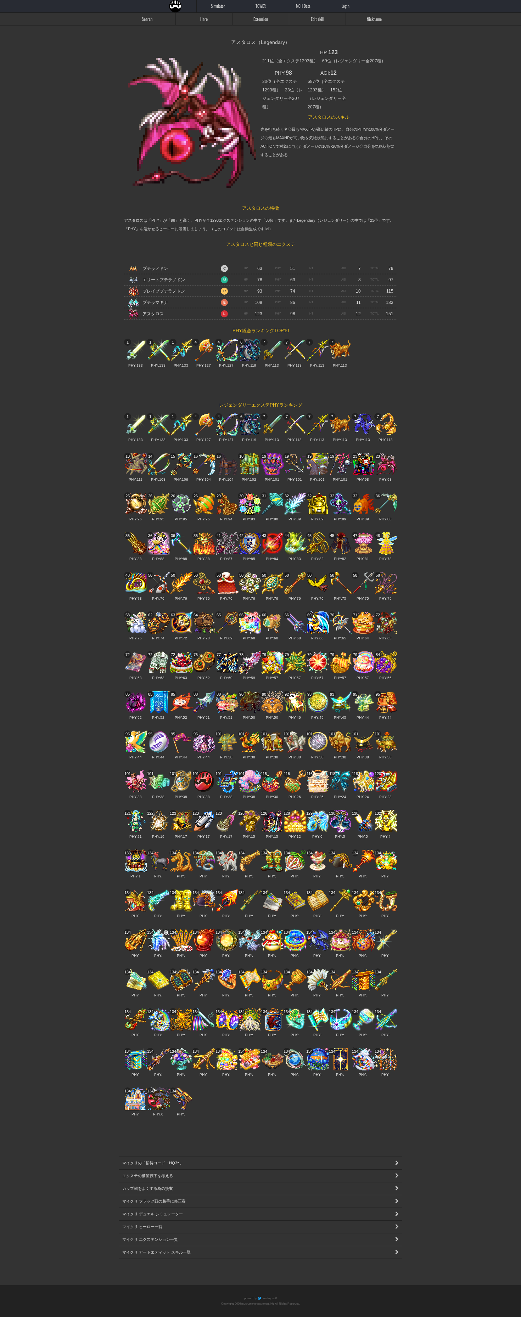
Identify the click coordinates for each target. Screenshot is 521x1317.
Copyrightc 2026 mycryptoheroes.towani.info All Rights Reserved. (260, 1303)
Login (345, 6)
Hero (204, 19)
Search (147, 19)
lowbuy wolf (269, 1298)
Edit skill (317, 19)
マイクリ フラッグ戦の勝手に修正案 (154, 1201)
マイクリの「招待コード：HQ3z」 (152, 1163)
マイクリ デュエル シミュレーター (152, 1214)
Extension (260, 19)
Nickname (374, 19)
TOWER (261, 6)
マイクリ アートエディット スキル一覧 (156, 1252)
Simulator (218, 6)
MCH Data (303, 6)
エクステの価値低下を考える (147, 1176)
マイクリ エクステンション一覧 (150, 1239)
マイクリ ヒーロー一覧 (142, 1227)
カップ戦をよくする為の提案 (147, 1188)
